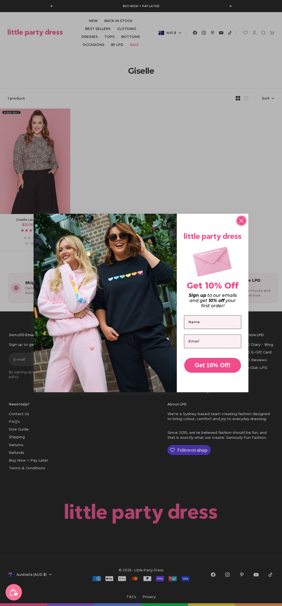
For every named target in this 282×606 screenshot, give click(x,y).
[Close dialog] (241, 221)
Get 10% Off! (213, 365)
